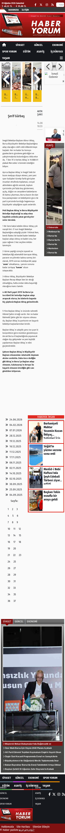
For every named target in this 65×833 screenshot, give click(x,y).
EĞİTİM (26, 51)
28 (9, 574)
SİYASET (20, 45)
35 (15, 594)
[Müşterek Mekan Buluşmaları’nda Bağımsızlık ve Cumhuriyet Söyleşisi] (32, 698)
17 (14, 542)
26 (9, 568)
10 (9, 528)
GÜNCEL (38, 45)
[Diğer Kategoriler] (61, 58)
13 (9, 535)
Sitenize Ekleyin (41, 826)
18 (20, 542)
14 (14, 535)
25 (15, 561)
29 (15, 574)
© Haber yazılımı (9, 829)
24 (9, 561)
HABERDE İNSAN (46, 416)
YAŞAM (6, 58)
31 (15, 581)
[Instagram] (47, 4)
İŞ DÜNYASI (57, 51)
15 (20, 535)
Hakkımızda (13, 10)
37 (15, 601)
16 (9, 542)
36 (9, 601)
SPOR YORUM (9, 51)
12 (20, 528)
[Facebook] (35, 4)
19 (9, 548)
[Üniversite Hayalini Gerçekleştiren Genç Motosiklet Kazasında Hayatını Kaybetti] (54, 202)
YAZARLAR (54, 66)
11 (14, 528)
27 (15, 568)
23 (20, 555)
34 (9, 594)
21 (9, 555)
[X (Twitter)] (41, 4)
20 (14, 548)
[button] (6, 79)
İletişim (25, 10)
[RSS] (52, 4)
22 (14, 555)
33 (14, 587)
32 (9, 587)
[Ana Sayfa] (4, 45)
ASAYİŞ (40, 51)
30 (9, 581)
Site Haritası (23, 826)
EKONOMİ (57, 45)
